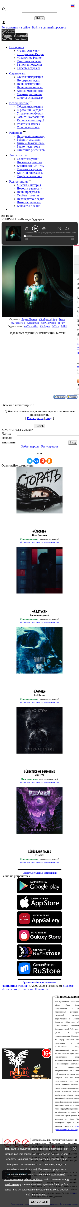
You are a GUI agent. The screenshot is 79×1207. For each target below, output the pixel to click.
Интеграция (9, 989)
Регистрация (35, 418)
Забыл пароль (30, 446)
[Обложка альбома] (37, 281)
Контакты (41, 989)
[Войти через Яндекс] (43, 461)
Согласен (39, 1202)
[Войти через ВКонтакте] (36, 461)
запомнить (9, 442)
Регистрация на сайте (16, 27)
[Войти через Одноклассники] (49, 461)
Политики (26, 989)
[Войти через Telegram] (30, 461)
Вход (49, 418)
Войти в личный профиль (49, 27)
